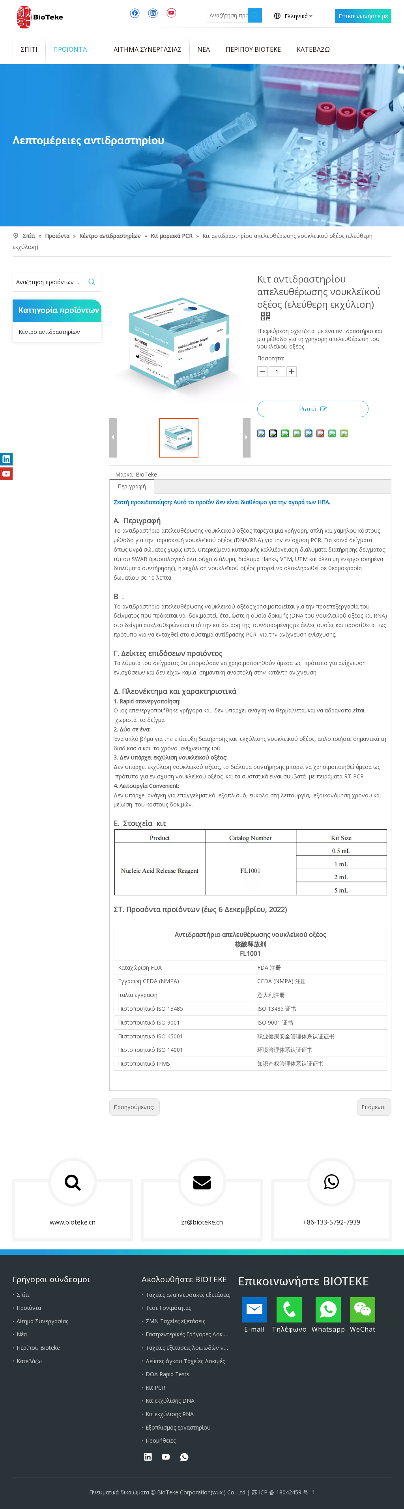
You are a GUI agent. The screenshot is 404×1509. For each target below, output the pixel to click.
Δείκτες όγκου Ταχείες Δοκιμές (185, 1361)
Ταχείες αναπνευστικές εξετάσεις (188, 1294)
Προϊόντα (29, 1307)
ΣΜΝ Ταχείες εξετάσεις (175, 1321)
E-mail (254, 1329)
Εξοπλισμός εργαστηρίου (178, 1427)
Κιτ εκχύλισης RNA (170, 1414)
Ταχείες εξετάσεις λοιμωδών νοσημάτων (198, 1347)
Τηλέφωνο (289, 1329)
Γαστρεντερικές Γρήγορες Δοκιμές (189, 1334)
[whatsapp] (184, 1457)
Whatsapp (328, 1329)
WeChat (363, 1329)
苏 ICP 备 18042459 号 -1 (283, 1492)
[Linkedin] (153, 13)
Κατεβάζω (29, 1361)
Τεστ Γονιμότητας (168, 1307)
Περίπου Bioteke (38, 1347)
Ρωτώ (307, 409)
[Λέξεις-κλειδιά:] (255, 15)
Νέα (22, 1334)
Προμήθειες (161, 1440)
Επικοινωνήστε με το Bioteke (363, 18)
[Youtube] (171, 13)
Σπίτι (23, 1294)
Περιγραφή (132, 486)
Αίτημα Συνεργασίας (42, 1321)
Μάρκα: (124, 474)
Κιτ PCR (155, 1387)
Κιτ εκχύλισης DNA (170, 1400)
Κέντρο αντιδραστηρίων (49, 331)
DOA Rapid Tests (167, 1374)
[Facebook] (135, 13)
